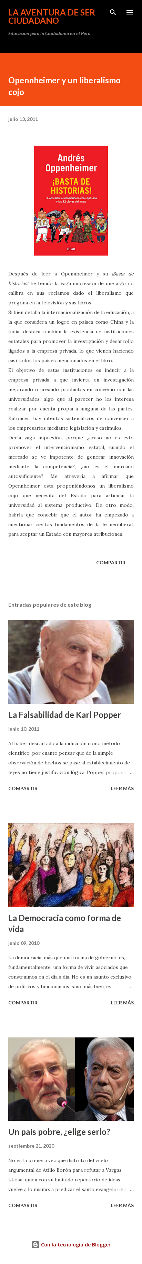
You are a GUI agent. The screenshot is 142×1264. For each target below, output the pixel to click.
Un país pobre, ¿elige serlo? (59, 1132)
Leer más (122, 788)
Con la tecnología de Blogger (75, 1244)
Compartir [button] (110, 562)
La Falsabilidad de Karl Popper (64, 715)
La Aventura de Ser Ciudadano (51, 16)
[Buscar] (113, 12)
